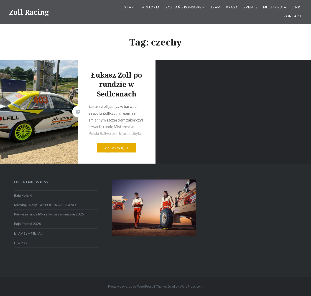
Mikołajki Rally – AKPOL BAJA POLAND (45, 205)
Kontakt (292, 16)
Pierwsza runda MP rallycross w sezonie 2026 (49, 214)
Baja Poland (23, 195)
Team (215, 7)
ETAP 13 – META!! (28, 233)
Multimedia (274, 7)
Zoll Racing (29, 12)
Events (251, 7)
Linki (297, 7)
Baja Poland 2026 (27, 224)
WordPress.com (191, 286)
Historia (151, 7)
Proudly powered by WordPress (130, 286)
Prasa (232, 7)
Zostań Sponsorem (185, 7)
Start (130, 7)
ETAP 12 (21, 243)
